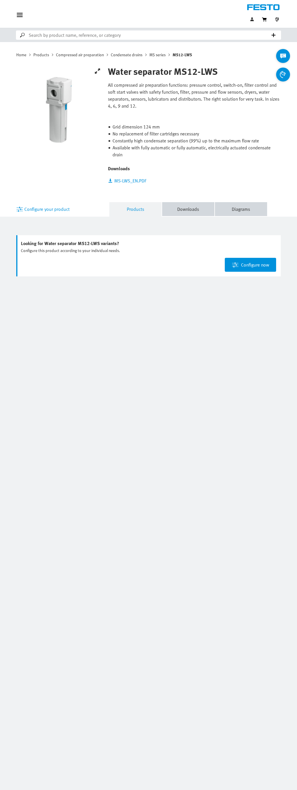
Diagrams (241, 209)
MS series (157, 55)
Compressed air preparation (80, 55)
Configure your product (47, 209)
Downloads (188, 209)
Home (21, 55)
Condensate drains (126, 55)
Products (41, 55)
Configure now (255, 264)
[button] (253, 19)
